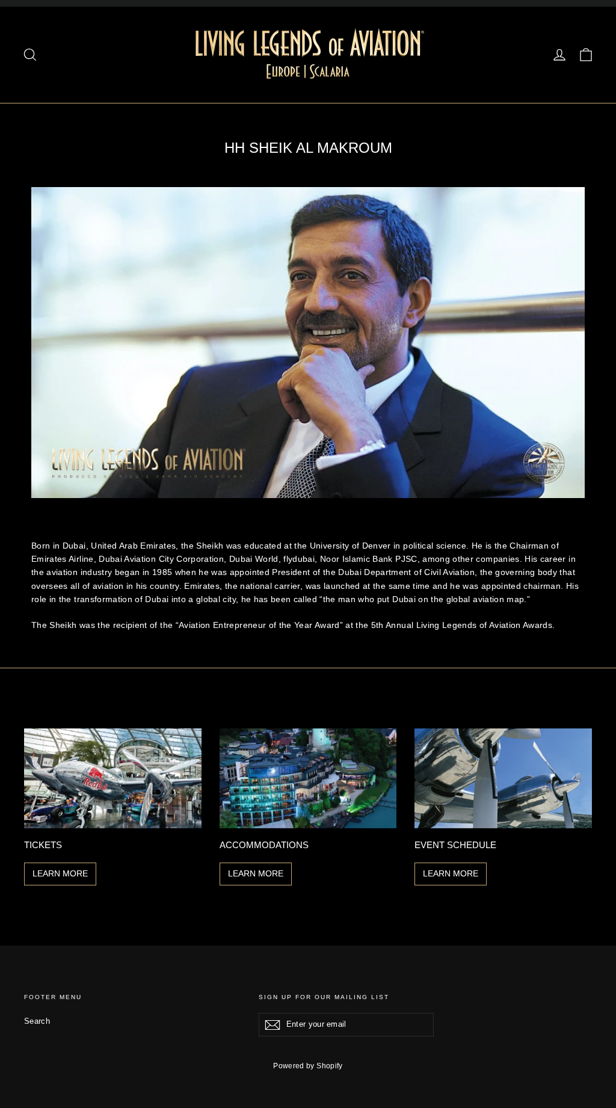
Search (37, 1021)
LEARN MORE (60, 873)
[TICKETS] (113, 778)
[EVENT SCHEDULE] (503, 778)
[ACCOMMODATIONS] (308, 778)
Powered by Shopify (307, 1066)
